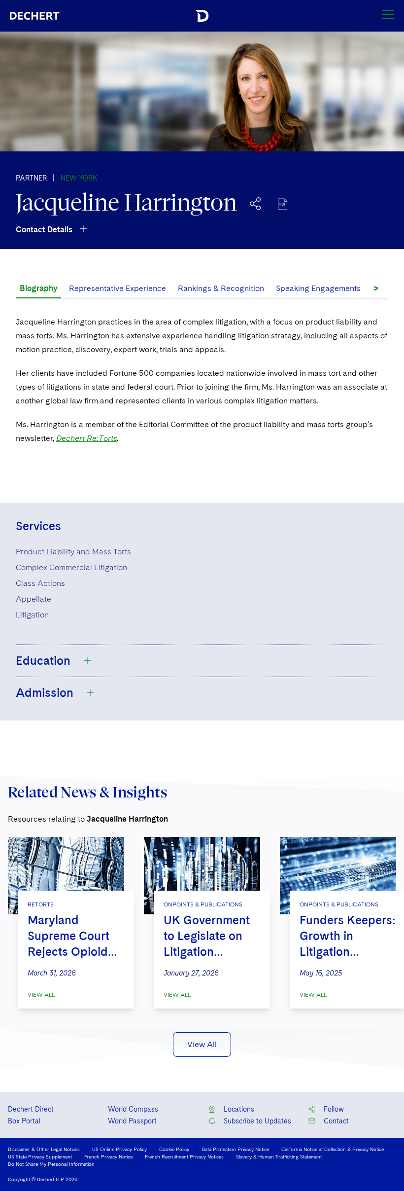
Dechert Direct (31, 1109)
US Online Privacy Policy (119, 1149)
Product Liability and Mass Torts (73, 551)
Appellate (33, 599)
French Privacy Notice (108, 1156)
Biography (38, 288)
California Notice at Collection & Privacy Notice (332, 1149)
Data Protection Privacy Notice (235, 1149)
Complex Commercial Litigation (71, 567)
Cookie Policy (174, 1149)
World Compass (133, 1109)
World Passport (132, 1121)
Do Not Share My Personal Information (51, 1164)
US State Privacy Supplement (40, 1156)
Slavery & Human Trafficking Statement (279, 1156)
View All (41, 994)
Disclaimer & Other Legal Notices (44, 1149)
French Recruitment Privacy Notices (184, 1156)
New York (79, 178)
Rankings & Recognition (221, 288)
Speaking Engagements (318, 288)
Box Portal (24, 1121)
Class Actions (40, 583)
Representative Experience (117, 288)
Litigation (32, 614)
